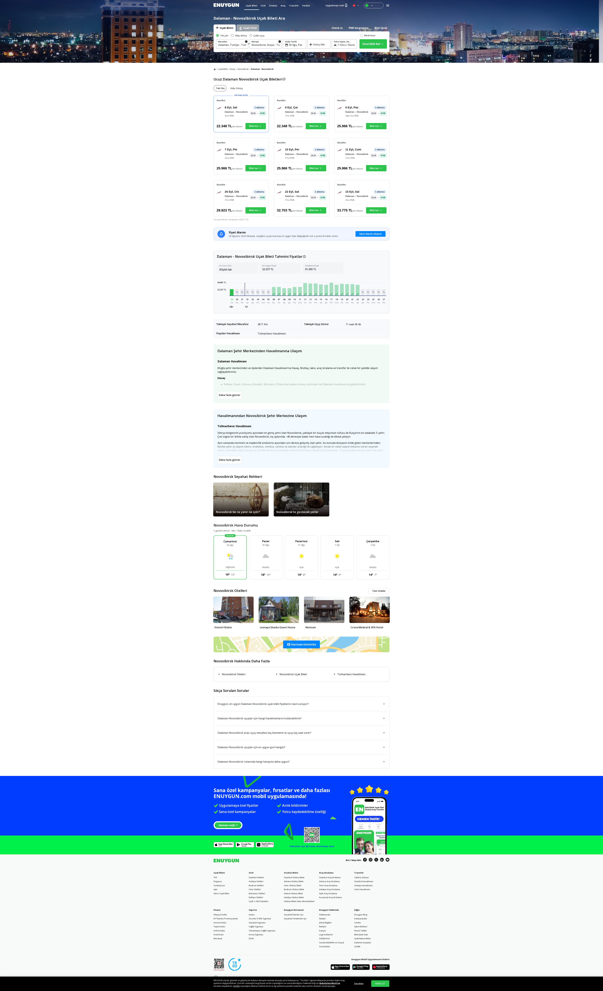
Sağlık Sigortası (256, 926)
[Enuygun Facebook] (365, 860)
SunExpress (219, 885)
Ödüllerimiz (324, 938)
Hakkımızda (324, 914)
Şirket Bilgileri (325, 922)
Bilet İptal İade (361, 934)
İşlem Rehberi (360, 926)
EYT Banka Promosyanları (226, 918)
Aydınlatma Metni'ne (329, 983)
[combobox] (232, 44)
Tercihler (359, 983)
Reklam (322, 926)
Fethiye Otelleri (256, 897)
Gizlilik (357, 946)
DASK (251, 938)
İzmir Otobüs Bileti (292, 885)
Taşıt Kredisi (219, 926)
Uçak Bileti (223, 69)
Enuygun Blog (360, 914)
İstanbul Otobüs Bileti (294, 877)
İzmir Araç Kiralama (328, 885)
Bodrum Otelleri (256, 885)
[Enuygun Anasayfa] (226, 5)
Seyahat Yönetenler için (295, 918)
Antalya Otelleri (256, 881)
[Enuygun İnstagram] (370, 860)
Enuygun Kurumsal (294, 909)
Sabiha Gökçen (361, 877)
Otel (251, 872)
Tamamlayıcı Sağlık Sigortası (262, 930)
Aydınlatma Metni (362, 938)
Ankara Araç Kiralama (329, 881)
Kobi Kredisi (219, 930)
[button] (232, 292)
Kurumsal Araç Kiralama (330, 897)
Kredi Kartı (218, 934)
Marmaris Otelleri (257, 893)
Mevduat (218, 938)
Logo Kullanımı (326, 934)
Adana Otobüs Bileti (293, 893)
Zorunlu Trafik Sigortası (260, 918)
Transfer (359, 872)
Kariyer (322, 930)
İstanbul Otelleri (256, 877)
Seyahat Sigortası (257, 922)
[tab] (225, 27)
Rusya (232, 69)
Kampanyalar (360, 918)
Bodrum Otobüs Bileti (294, 889)
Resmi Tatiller (360, 930)
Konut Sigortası (256, 934)
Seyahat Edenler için (293, 914)
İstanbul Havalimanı (363, 881)
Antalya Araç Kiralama (329, 889)
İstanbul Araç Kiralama (330, 877)
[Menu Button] (373, 5)
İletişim (322, 918)
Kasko (252, 914)
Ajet (215, 889)
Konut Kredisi (220, 922)
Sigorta (253, 909)
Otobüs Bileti (291, 872)
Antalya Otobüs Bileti (294, 897)
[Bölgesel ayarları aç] (356, 5)
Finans (217, 909)
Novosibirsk (243, 69)
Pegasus (218, 881)
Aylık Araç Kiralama (328, 893)
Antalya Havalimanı (363, 885)
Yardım (357, 922)
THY (215, 877)
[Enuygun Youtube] (387, 860)
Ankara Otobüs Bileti (293, 881)
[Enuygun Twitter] (376, 860)
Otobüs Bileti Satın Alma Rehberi (299, 901)
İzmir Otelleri (255, 889)
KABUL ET (380, 983)
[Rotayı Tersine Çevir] (249, 44)
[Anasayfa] (215, 69)
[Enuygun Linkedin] (382, 860)
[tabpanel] (301, 41)
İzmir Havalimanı (362, 889)
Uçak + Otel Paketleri (258, 901)
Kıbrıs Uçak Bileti (221, 893)
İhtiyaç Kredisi (220, 914)
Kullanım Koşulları (362, 942)
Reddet (236, 986)
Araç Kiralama (326, 872)
